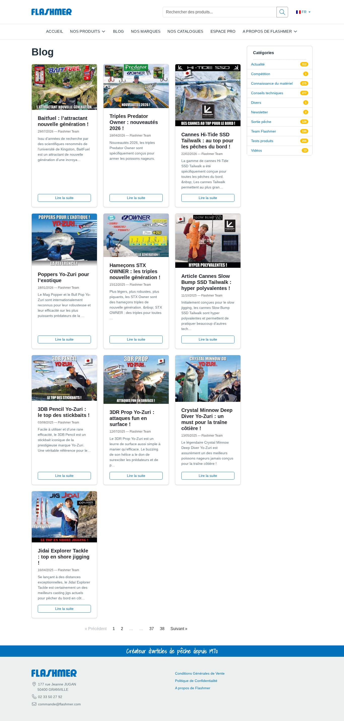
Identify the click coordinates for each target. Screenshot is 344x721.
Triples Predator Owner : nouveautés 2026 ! (134, 122)
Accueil (54, 31)
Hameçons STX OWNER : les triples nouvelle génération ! (135, 271)
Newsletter (259, 112)
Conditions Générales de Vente (200, 673)
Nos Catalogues (185, 31)
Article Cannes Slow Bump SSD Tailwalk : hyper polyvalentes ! (206, 282)
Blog (118, 31)
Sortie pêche (261, 122)
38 (162, 629)
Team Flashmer (263, 131)
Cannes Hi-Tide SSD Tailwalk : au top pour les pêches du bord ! (207, 140)
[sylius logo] (51, 12)
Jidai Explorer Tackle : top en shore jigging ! (63, 557)
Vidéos (256, 150)
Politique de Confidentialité (196, 681)
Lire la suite (64, 198)
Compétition (260, 74)
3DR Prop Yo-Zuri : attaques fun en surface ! (132, 418)
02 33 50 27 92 (49, 697)
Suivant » (178, 629)
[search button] (282, 12)
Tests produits (262, 141)
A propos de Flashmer (192, 688)
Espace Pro (223, 31)
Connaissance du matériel (272, 83)
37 (151, 629)
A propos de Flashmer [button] (267, 31)
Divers (256, 103)
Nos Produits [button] (85, 31)
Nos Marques (145, 31)
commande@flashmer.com (59, 704)
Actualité (258, 64)
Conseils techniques (267, 93)
